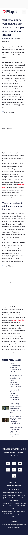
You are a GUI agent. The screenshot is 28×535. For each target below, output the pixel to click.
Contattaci (14, 516)
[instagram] (8, 463)
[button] (20, 12)
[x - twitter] (8, 470)
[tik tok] (14, 470)
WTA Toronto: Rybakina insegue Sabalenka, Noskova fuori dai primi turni (15, 367)
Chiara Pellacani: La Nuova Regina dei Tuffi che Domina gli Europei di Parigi (15, 419)
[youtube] (20, 463)
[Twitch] (20, 470)
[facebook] (14, 463)
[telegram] (14, 476)
